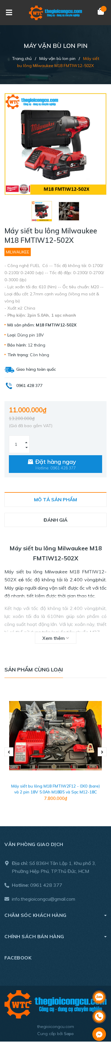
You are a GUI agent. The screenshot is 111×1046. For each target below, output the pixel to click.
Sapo (69, 1033)
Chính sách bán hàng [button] (34, 936)
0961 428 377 (46, 885)
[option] (42, 211)
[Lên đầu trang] (99, 982)
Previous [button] (8, 751)
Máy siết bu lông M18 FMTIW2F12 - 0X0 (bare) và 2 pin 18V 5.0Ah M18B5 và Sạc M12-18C (55, 789)
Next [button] (102, 751)
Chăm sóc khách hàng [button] (35, 915)
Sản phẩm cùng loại (33, 669)
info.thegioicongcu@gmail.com (43, 899)
